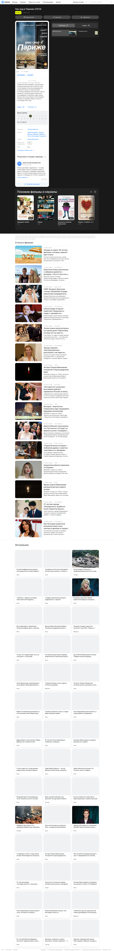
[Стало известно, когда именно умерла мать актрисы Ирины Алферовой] (28, 762)
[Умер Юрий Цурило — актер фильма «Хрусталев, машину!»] (57, 762)
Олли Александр (33, 136)
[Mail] (2, 2)
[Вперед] (95, 191)
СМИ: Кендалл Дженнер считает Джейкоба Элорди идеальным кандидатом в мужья (55, 291)
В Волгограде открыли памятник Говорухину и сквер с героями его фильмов (54, 311)
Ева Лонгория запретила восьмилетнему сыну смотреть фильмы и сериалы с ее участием (56, 526)
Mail (3, 949)
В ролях (19, 132)
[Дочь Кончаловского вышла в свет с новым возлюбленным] (57, 819)
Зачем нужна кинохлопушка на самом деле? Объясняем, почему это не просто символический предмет (56, 330)
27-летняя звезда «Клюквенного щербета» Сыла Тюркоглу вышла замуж (54, 506)
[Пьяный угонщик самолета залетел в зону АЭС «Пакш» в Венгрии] (85, 620)
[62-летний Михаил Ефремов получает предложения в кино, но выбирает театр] (28, 933)
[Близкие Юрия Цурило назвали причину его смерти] (85, 734)
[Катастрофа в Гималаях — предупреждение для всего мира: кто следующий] (85, 563)
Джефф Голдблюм (39, 134)
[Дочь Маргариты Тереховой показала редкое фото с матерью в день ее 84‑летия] (28, 620)
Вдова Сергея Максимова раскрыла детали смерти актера (55, 487)
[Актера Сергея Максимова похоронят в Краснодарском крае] (57, 847)
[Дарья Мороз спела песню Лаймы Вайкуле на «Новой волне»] (28, 734)
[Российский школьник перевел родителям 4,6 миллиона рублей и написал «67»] (57, 648)
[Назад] (91, 191)
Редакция (43, 949)
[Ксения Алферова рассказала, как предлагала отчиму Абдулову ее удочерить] (28, 563)
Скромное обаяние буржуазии (64, 223)
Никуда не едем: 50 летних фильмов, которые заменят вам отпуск (56, 252)
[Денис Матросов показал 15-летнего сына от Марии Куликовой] (85, 762)
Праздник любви (23, 222)
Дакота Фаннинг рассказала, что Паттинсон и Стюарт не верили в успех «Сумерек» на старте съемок (56, 428)
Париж (40, 222)
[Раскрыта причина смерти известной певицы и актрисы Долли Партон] (85, 591)
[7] (36, 119)
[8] (39, 119)
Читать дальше (22, 177)
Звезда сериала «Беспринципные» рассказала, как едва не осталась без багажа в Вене (56, 350)
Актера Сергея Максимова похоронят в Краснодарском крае (56, 369)
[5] (31, 119)
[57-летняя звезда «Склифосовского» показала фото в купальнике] (28, 876)
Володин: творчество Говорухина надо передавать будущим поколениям (56, 408)
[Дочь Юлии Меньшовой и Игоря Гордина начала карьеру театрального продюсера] (85, 648)
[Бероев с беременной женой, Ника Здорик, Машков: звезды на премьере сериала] (85, 933)
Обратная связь (107, 949)
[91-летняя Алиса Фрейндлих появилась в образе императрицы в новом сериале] (57, 734)
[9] (42, 119)
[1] (19, 119)
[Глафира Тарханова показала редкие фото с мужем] (57, 591)
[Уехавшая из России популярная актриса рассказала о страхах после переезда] (57, 563)
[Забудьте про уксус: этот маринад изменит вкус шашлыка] (28, 819)
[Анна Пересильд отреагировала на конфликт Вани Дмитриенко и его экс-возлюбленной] (28, 677)
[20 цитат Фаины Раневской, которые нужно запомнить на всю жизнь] (85, 677)
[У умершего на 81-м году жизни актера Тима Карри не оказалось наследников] (28, 847)
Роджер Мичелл (33, 129)
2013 (17, 71)
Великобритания (33, 139)
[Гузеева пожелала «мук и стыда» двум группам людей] (57, 705)
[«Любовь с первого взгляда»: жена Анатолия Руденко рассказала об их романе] (28, 591)
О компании (8, 949)
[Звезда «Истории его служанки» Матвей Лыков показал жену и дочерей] (85, 819)
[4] (28, 119)
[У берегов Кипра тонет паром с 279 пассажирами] (57, 677)
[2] (22, 119)
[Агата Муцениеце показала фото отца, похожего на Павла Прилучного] (28, 904)
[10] (45, 119)
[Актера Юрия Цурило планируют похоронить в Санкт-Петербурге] (85, 876)
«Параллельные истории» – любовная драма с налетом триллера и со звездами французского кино (56, 448)
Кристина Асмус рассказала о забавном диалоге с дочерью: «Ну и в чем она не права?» (56, 272)
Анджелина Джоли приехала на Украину (56, 466)
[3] (25, 119)
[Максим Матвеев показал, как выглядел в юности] (57, 904)
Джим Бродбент (33, 132)
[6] (33, 119)
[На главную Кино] (7, 2)
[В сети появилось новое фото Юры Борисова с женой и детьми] (85, 790)
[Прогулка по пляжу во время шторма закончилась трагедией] (57, 876)
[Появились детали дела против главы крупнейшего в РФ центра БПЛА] (85, 904)
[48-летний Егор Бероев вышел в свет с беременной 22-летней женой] (85, 847)
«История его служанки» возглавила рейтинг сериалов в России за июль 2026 (55, 389)
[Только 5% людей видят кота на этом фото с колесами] (28, 648)
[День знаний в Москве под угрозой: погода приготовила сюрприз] (57, 790)
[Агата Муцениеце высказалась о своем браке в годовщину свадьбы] (85, 705)
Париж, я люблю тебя (86, 222)
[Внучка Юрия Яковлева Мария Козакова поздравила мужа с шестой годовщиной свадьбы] (57, 620)
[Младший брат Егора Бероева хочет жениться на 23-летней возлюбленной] (28, 790)
